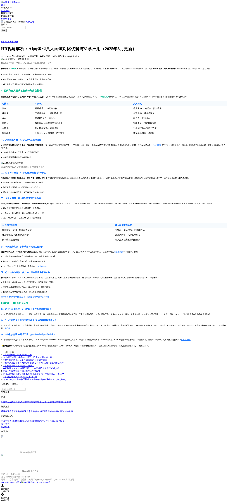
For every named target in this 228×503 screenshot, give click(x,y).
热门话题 (5, 42)
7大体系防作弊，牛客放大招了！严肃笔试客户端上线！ (28, 357)
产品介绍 (6, 328)
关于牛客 (5, 424)
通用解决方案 (7, 411)
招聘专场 (58, 402)
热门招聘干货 (45, 421)
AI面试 (4, 402)
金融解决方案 (37, 411)
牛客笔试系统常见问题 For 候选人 (18, 365)
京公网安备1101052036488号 (37, 482)
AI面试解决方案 (65, 411)
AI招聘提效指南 (31, 421)
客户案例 (5, 10)
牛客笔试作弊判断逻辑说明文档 (17, 354)
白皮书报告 (6, 421)
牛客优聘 (41, 402)
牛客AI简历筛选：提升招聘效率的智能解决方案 (25, 360)
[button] (114, 8)
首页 (3, 5)
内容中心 (14, 42)
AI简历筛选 (21, 402)
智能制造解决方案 (22, 411)
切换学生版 (6, 19)
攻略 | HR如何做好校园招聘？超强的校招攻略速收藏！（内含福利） (35, 379)
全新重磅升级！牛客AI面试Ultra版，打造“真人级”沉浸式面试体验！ (34, 363)
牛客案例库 (118, 252)
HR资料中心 (42, 266)
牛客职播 (67, 402)
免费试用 (29, 22)
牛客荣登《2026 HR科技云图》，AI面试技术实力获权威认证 (31, 368)
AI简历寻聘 (32, 402)
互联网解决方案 (50, 411)
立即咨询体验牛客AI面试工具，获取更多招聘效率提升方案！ (26, 297)
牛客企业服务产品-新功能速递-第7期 (20, 377)
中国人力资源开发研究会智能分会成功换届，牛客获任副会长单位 (33, 374)
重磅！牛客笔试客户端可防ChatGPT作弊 (21, 371)
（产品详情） (156, 145)
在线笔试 (12, 402)
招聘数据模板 (18, 421)
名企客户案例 (58, 421)
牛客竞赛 (50, 402)
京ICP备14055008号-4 (11, 482)
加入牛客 (5, 427)
